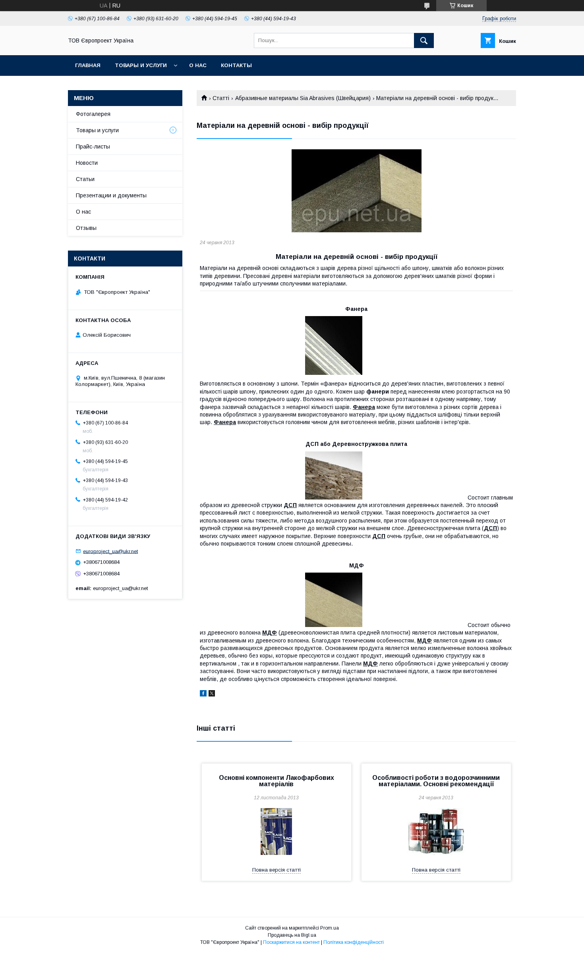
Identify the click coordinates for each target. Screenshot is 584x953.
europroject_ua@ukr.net (110, 551)
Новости (87, 163)
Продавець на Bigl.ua (292, 935)
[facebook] (203, 694)
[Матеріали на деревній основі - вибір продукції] (356, 190)
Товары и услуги (141, 65)
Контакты (236, 65)
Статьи (85, 179)
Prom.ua (329, 928)
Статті (221, 98)
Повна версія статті (276, 870)
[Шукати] (424, 40)
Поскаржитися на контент (291, 942)
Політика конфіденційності (353, 942)
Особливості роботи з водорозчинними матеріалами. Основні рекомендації (436, 780)
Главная (88, 65)
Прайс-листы (93, 146)
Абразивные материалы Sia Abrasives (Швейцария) (303, 98)
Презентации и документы (111, 195)
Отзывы (86, 228)
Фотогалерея (93, 114)
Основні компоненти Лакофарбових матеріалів (276, 780)
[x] (212, 694)
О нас (198, 65)
